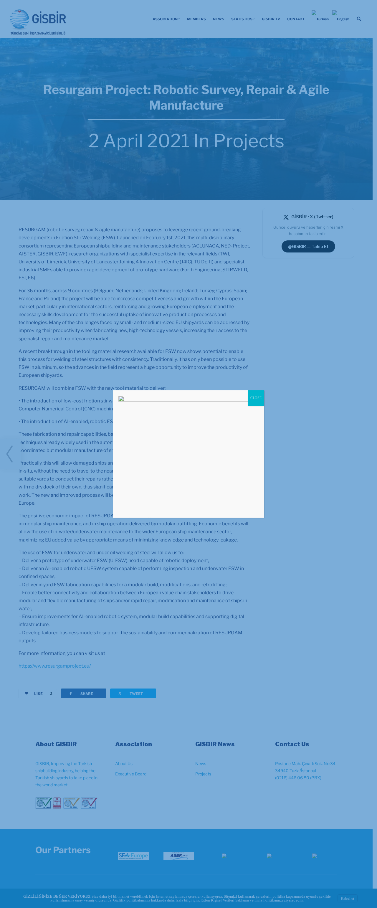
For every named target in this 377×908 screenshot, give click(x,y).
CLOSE (256, 398)
